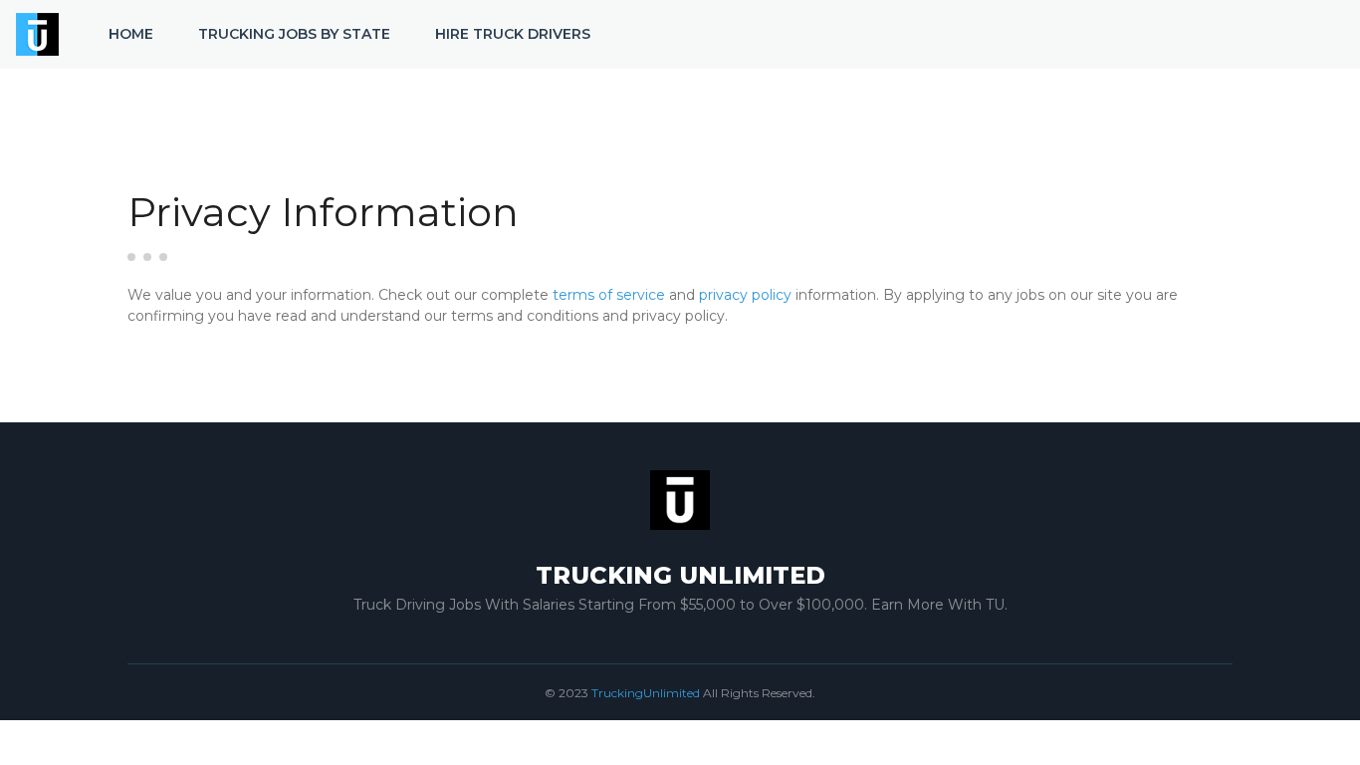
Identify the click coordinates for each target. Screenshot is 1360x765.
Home (131, 34)
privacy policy (745, 295)
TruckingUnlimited (645, 692)
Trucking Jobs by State (294, 34)
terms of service (609, 295)
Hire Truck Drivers (512, 34)
